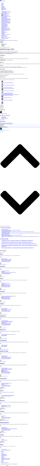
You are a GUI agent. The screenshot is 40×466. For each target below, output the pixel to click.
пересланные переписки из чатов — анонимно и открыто (7, 446)
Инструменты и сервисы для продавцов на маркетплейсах (9, 428)
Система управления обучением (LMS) (7, 368)
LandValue (2, 411)
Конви (1, 253)
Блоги (2, 5)
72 (0, 313)
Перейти (16, 52)
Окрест (1, 278)
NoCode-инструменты (4, 24)
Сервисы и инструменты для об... (6, 29)
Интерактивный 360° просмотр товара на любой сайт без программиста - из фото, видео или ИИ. (13, 352)
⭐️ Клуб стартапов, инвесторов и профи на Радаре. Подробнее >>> (9, 40)
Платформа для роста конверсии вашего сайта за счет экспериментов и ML (10, 255)
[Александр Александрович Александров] (10, 94)
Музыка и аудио (4, 30)
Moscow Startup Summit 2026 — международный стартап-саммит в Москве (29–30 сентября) (17, 247)
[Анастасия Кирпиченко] (8, 90)
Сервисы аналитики (4, 308)
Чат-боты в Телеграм (4, 309)
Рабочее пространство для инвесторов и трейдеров (7, 392)
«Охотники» (3, 6)
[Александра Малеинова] (8, 88)
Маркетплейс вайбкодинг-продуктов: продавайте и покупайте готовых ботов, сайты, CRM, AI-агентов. (14, 424)
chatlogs (1, 444)
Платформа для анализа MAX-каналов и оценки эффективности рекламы (10, 331)
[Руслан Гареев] (2, 99)
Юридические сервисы (5, 38)
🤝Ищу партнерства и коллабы (6, 261)
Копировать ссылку (4, 44)
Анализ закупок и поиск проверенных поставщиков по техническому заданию (10, 305)
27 (0, 348)
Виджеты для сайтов (4, 258)
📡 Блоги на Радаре (4, 238)
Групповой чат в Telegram (5, 462)
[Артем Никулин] (2, 84)
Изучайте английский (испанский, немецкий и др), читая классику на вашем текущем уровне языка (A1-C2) (14, 267)
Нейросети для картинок (5, 118)
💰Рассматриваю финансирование (6, 11)
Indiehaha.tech (3, 315)
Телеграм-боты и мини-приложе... (6, 19)
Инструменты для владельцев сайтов (6, 259)
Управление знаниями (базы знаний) (6, 369)
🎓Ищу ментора (4, 14)
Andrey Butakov (2, 113)
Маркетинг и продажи (5, 20)
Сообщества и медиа (4, 35)
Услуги (2, 416)
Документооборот (4, 117)
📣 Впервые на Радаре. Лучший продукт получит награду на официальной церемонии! (17, 242)
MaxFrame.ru (3, 329)
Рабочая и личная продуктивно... (6, 21)
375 (0, 263)
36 (1, 257)
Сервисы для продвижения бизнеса (6, 405)
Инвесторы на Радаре (4, 455)
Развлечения (3, 33)
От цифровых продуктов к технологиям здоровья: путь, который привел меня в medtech (17, 240)
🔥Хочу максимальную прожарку (6, 16)
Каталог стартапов (4, 454)
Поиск (2, 456)
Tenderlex (2, 303)
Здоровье (3, 31)
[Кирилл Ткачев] (2, 103)
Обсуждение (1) (6, 52)
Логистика (3, 384)
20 (1, 281)
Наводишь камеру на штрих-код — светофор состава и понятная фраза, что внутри (11, 436)
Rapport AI (2, 400)
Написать (5, 113)
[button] (6, 53)
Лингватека (2, 266)
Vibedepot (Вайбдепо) (4, 422)
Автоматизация (4, 427)
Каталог (3, 4)
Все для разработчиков (5, 320)
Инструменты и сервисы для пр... (6, 22)
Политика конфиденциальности (6, 458)
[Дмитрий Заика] (7, 87)
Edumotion (2, 363)
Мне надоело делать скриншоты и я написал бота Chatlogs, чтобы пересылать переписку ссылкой (18, 243)
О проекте (3, 452)
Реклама (3, 457)
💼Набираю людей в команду (5, 285)
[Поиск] (4, 8)
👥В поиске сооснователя (5, 13)
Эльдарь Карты (3, 378)
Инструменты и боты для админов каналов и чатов (8, 334)
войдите (5, 123)
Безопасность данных (4, 25)
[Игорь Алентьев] (2, 92)
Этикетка (2, 434)
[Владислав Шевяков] (7, 82)
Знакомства (3, 32)
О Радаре (3, 3)
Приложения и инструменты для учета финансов (8, 395)
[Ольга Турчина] (7, 93)
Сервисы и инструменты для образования (7, 321)
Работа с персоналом (4, 26)
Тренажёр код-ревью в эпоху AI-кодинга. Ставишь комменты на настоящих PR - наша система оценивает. (14, 317)
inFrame (1, 390)
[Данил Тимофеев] (7, 95)
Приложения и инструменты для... (6, 37)
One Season (2, 291)
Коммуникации (4, 23)
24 (0, 375)
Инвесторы (3, 7)
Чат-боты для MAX (4, 17)
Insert (7, 465)
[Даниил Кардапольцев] (2, 101)
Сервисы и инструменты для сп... (6, 28)
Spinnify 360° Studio (4, 351)
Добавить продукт (4, 9)
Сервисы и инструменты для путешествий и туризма (9, 272)
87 (0, 301)
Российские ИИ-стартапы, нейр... (6, 18)
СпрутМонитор (3, 340)
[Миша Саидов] (7, 97)
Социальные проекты (4, 36)
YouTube (3, 461)
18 (1, 269)
